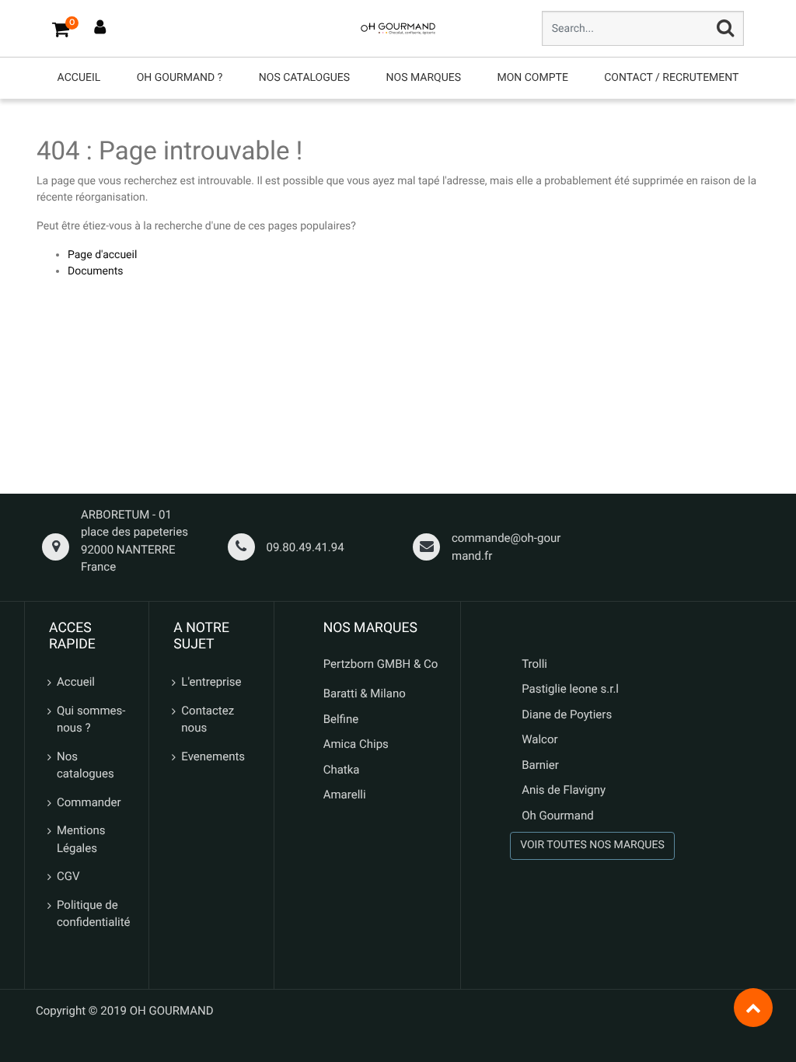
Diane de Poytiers (567, 714)
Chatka (341, 770)
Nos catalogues (85, 765)
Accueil (76, 682)
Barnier (540, 765)
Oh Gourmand (557, 816)
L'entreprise (211, 682)
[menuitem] (79, 78)
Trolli (534, 664)
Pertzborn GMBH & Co (380, 664)
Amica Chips (356, 744)
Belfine (341, 719)
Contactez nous (207, 719)
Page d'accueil (102, 255)
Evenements (213, 756)
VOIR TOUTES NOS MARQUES (592, 845)
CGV (68, 876)
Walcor (539, 739)
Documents (95, 271)
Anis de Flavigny (564, 790)
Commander (89, 802)
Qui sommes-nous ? (91, 719)
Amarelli (344, 795)
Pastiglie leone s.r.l (572, 689)
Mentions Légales (81, 839)
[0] (60, 28)
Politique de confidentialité (94, 914)
